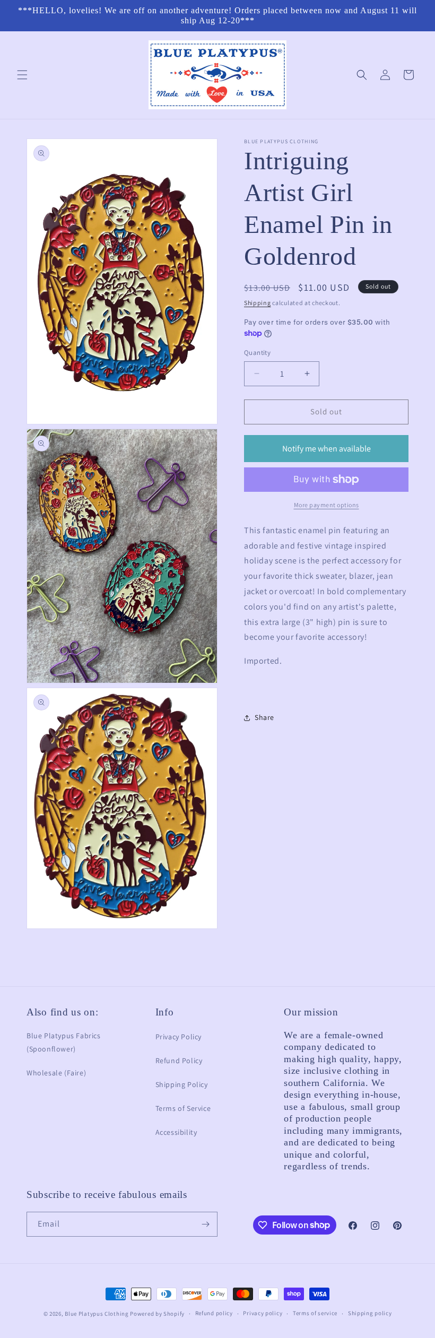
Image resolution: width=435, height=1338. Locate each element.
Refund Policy (179, 1060)
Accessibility (176, 1132)
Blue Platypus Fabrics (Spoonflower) (64, 1042)
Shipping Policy (181, 1084)
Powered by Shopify (157, 1313)
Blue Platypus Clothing (96, 1313)
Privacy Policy (178, 1036)
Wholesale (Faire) (56, 1073)
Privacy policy (262, 1313)
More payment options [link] (326, 505)
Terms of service (315, 1313)
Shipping (257, 303)
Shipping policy (370, 1313)
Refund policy (214, 1313)
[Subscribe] (205, 1224)
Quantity (257, 352)
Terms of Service (183, 1108)
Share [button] (264, 717)
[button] (22, 74)
